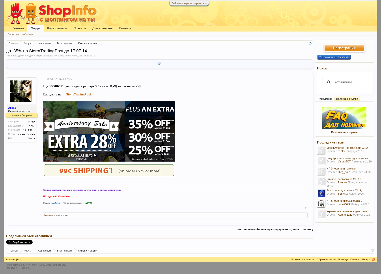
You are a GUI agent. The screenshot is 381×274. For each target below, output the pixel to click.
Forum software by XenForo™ (35, 264)
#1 (306, 208)
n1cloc (342, 151)
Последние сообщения (20, 34)
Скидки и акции (33, 55)
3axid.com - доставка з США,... (345, 190)
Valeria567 (344, 161)
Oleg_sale (344, 172)
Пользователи (57, 28)
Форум (35, 28)
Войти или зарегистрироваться (189, 3)
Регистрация (344, 48)
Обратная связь (326, 259)
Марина (48, 215)
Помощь (125, 28)
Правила (80, 28)
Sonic (341, 193)
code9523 (344, 204)
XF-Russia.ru (23, 268)
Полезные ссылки (347, 98)
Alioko (75, 55)
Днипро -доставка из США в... (345, 179)
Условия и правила (302, 259)
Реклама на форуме (344, 132)
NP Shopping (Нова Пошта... (344, 200)
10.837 (31, 122)
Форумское (325, 98)
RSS (373, 259)
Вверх (366, 259)
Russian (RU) (13, 259)
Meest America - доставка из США (347, 147)
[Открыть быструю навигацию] (310, 43)
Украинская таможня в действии (347, 211)
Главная (18, 28)
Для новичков (102, 28)
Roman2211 (345, 214)
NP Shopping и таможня (342, 168)
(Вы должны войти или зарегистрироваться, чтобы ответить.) (275, 229)
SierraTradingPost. (79, 94)
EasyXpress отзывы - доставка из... (348, 158)
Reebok (342, 182)
